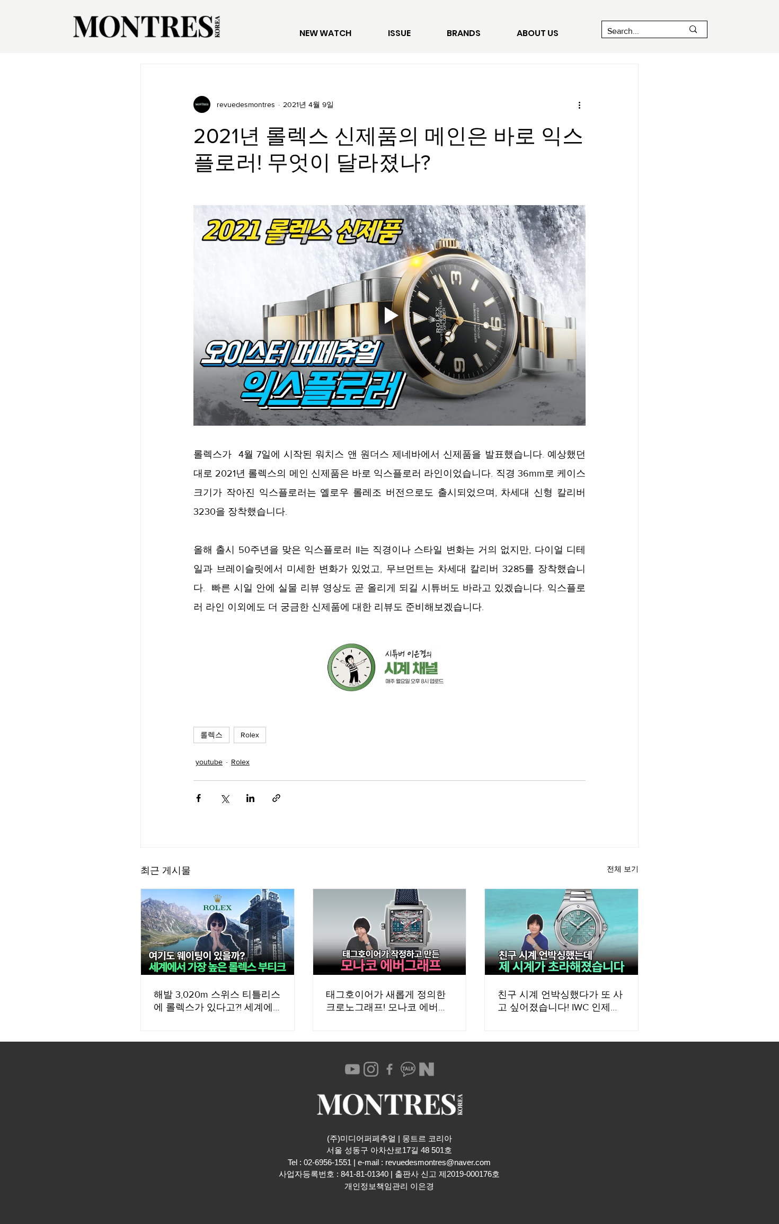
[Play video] (389, 315)
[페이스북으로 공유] (198, 798)
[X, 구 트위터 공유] (224, 798)
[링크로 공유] (276, 798)
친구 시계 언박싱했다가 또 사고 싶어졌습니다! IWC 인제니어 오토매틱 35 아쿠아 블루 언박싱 (560, 1001)
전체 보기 (623, 869)
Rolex (250, 734)
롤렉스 (211, 734)
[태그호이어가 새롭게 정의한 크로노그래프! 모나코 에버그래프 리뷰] (389, 932)
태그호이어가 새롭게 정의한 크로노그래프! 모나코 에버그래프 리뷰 (387, 1001)
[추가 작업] (579, 104)
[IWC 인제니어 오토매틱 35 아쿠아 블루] (561, 932)
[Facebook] (389, 1069)
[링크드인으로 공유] (250, 798)
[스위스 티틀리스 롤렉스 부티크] (217, 932)
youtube (209, 762)
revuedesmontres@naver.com (438, 1162)
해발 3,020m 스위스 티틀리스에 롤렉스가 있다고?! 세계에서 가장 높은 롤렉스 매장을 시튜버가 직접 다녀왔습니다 (217, 1001)
